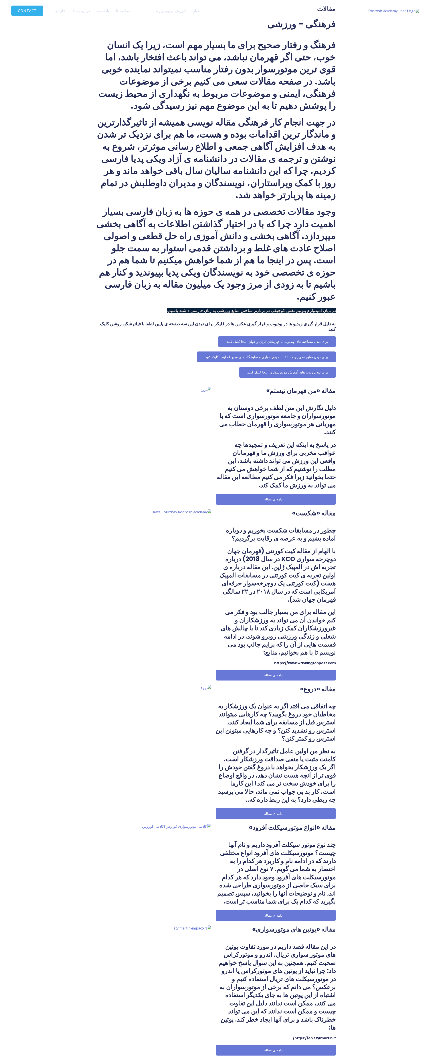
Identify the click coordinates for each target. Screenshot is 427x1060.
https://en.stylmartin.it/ (314, 1038)
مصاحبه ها (123, 10)
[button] (27, 11)
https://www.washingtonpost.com (305, 663)
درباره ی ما (81, 10)
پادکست (103, 10)
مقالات (144, 10)
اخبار (196, 10)
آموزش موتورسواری (171, 10)
